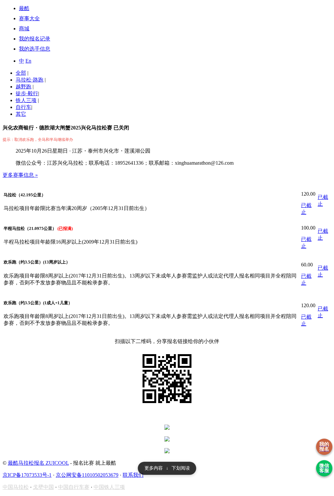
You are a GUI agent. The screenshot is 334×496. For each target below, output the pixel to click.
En (28, 61)
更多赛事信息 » (20, 175)
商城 (24, 28)
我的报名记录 (34, 38)
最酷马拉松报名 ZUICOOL (38, 463)
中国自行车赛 (73, 487)
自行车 (23, 107)
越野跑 (23, 86)
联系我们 (133, 475)
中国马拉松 (16, 487)
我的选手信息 (34, 49)
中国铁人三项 (109, 487)
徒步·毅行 (27, 93)
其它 (21, 114)
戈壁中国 (43, 487)
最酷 (24, 8)
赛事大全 (29, 18)
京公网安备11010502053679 (87, 475)
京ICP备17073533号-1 (27, 475)
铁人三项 (26, 100)
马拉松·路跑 (29, 80)
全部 (21, 73)
